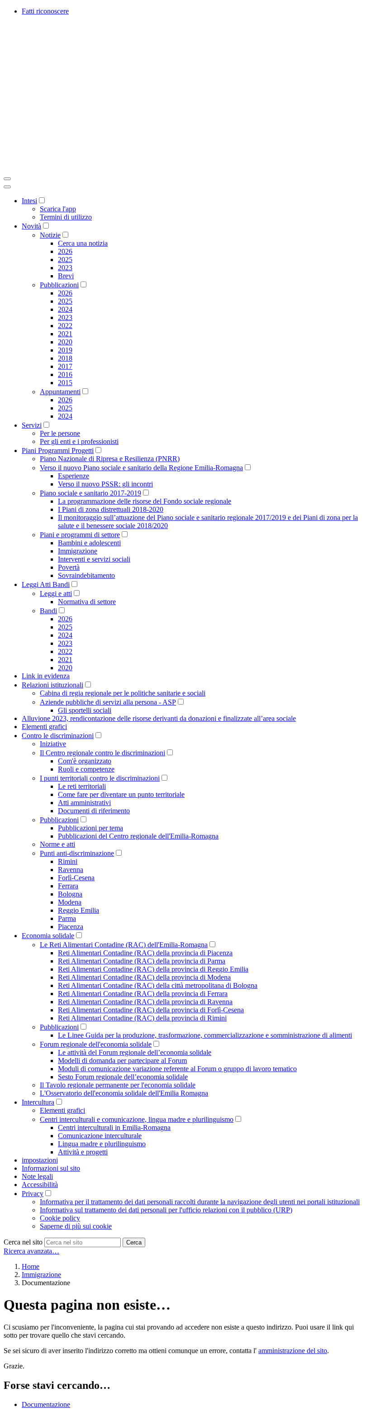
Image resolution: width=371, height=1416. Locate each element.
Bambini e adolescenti (89, 543)
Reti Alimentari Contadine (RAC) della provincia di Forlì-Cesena (151, 1010)
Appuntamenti (60, 392)
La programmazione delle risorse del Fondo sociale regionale (144, 501)
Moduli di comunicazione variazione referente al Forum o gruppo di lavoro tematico (177, 1069)
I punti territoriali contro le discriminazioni (100, 778)
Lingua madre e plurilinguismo (102, 1144)
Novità (31, 226)
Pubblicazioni (59, 285)
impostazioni (40, 1160)
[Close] (7, 187)
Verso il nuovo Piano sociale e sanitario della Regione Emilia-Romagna (141, 468)
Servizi (32, 425)
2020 (65, 342)
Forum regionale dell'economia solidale (96, 1044)
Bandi (48, 611)
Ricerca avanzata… (31, 1251)
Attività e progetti (83, 1152)
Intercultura (38, 1102)
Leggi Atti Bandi (46, 584)
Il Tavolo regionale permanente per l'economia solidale (117, 1085)
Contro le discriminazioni (58, 735)
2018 (65, 358)
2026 (65, 251)
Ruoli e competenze (86, 769)
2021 (65, 334)
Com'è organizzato (84, 761)
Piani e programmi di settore (80, 535)
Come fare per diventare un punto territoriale (121, 794)
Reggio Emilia (78, 910)
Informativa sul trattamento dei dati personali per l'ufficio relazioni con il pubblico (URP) (166, 1210)
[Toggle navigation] (7, 178)
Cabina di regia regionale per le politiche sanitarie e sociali (122, 693)
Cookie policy (60, 1218)
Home (30, 1266)
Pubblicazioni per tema (90, 828)
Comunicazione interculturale (100, 1135)
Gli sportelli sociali (84, 710)
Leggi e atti (56, 593)
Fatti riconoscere (45, 11)
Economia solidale (48, 935)
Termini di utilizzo (66, 217)
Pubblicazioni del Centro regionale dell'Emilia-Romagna (138, 836)
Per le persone (60, 433)
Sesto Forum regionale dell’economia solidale (123, 1077)
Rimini (67, 861)
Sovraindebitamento (86, 575)
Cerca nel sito (23, 1242)
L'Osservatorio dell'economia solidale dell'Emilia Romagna (124, 1093)
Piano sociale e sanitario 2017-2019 (90, 493)
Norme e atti (57, 844)
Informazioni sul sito (51, 1168)
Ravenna (70, 869)
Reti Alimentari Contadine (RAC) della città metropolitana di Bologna (157, 985)
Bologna (70, 894)
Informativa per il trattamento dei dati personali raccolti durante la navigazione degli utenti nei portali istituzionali (200, 1202)
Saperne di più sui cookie (76, 1226)
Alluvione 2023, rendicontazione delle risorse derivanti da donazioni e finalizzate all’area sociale (159, 718)
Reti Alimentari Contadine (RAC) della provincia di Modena (144, 977)
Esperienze (73, 476)
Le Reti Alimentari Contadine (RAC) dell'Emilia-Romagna (124, 945)
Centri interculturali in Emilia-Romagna (114, 1127)
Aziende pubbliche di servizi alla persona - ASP (108, 702)
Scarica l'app (58, 209)
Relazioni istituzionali (52, 685)
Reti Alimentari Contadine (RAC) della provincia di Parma (141, 961)
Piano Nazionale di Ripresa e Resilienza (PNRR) (110, 458)
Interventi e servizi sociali (94, 559)
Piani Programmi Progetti (58, 450)
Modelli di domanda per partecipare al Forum (122, 1060)
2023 (65, 268)
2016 (65, 374)
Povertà (69, 567)
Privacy (32, 1193)
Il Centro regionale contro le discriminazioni (102, 753)
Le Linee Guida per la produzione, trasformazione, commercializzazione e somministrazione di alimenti (205, 1035)
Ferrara (68, 886)
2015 (65, 382)
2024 (65, 309)
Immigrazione (77, 551)
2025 (65, 259)
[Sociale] (139, 168)
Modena (69, 902)
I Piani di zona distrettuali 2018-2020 (110, 509)
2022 (65, 325)
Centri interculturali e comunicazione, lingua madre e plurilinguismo (136, 1119)
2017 (65, 366)
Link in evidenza (46, 676)
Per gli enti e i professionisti (79, 441)
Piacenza (70, 926)
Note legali (37, 1176)
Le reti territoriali (82, 786)
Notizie (50, 235)
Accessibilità (40, 1184)
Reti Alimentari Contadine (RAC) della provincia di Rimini (142, 1018)
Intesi (29, 201)
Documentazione (46, 1404)
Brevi (66, 276)
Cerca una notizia (83, 243)
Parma (67, 918)
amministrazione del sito (292, 1350)
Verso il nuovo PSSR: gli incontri (105, 484)
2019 (65, 350)
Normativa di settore (87, 601)
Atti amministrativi (84, 802)
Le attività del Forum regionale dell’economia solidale (134, 1052)
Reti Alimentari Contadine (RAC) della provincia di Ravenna (145, 1002)
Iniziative (53, 744)
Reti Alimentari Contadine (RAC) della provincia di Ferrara (143, 993)
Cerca (134, 1242)
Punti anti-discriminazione (77, 853)
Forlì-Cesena (76, 878)
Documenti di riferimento (94, 811)
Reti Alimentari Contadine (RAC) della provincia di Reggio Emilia (153, 969)
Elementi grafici (44, 726)
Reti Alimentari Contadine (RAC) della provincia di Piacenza (145, 953)
